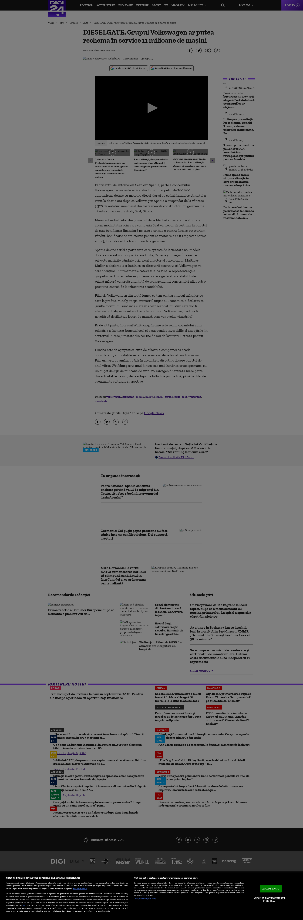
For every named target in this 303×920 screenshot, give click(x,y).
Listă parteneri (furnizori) (145, 898)
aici (24, 905)
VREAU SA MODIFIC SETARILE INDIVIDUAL (269, 899)
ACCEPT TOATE (270, 889)
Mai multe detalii (80, 888)
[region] (151, 896)
